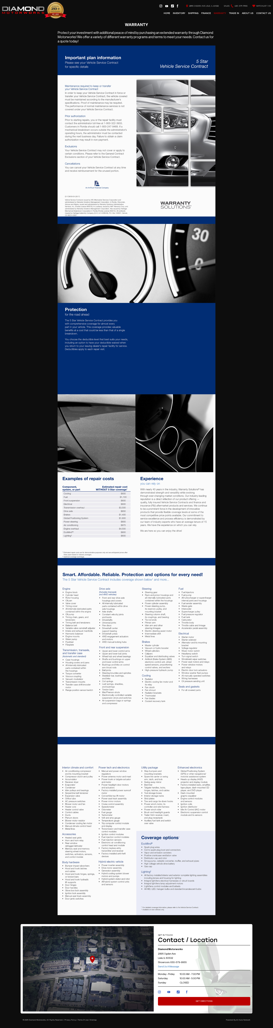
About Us (247, 13)
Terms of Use (83, 1020)
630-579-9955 (178, 962)
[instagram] (160, 6)
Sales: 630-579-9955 (235, 6)
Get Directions (204, 1001)
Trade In (234, 13)
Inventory (179, 13)
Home (167, 13)
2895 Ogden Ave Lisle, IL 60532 (204, 6)
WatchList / (263, 6)
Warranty (220, 13)
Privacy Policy (70, 1020)
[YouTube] (166, 6)
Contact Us (263, 13)
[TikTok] (172, 6)
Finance (206, 13)
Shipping (193, 13)
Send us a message (168, 966)
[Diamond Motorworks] (34, 10)
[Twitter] (178, 991)
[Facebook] (177, 6)
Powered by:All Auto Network (238, 1020)
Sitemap (93, 1020)
